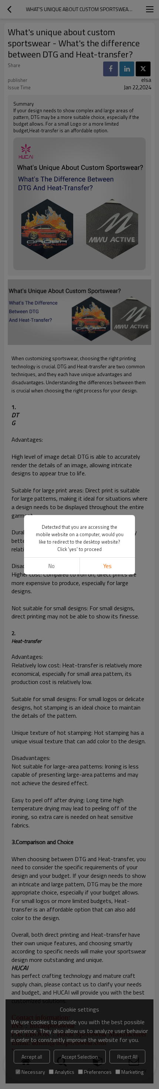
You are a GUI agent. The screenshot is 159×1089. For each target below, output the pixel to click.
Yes (107, 566)
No (51, 566)
